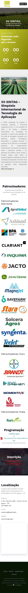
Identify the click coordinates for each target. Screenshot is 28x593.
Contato (14, 574)
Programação (19, 571)
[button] (23, 4)
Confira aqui (14, 434)
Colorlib (18, 585)
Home (5, 571)
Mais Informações (7, 169)
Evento (11, 571)
